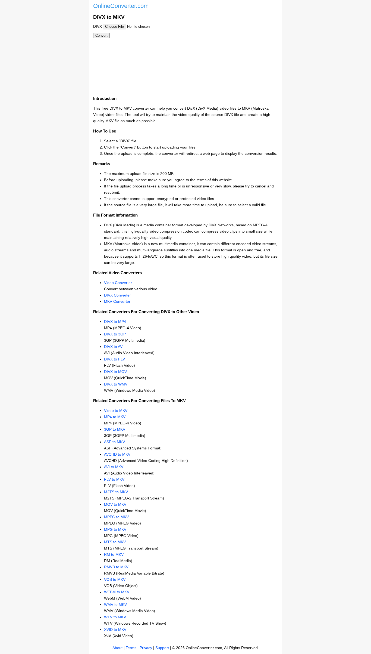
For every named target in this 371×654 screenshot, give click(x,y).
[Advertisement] (214, 51)
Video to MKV (115, 410)
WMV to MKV (115, 604)
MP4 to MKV (114, 417)
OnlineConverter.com (121, 5)
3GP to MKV (114, 429)
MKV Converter (117, 301)
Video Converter (118, 282)
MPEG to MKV (116, 517)
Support (162, 648)
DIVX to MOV (115, 371)
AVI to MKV (113, 467)
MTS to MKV (115, 542)
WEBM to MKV (116, 592)
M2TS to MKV (116, 492)
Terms (131, 648)
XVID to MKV (115, 629)
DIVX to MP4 (115, 321)
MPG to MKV (115, 529)
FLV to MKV (114, 479)
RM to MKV (114, 554)
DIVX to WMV (115, 384)
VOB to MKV (114, 579)
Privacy (146, 648)
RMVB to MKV (116, 567)
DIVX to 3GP (115, 334)
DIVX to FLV (114, 359)
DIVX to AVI (114, 346)
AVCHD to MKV (117, 454)
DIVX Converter (117, 295)
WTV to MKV (115, 617)
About (117, 648)
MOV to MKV (115, 504)
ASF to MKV (114, 442)
